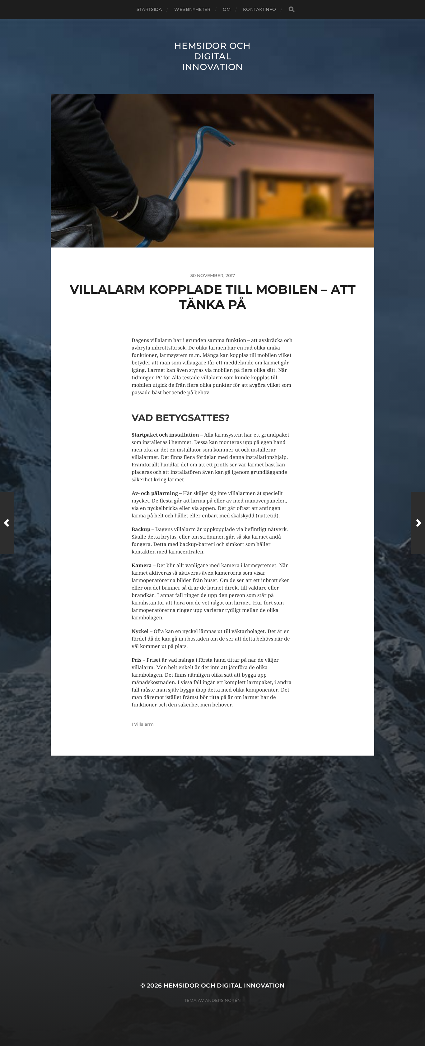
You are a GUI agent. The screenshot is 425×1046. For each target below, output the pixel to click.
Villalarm (144, 724)
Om (227, 9)
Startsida (149, 9)
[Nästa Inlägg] (418, 523)
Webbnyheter (192, 9)
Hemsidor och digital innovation (212, 56)
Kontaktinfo (259, 9)
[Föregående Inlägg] (7, 523)
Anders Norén (223, 1000)
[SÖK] (291, 9)
